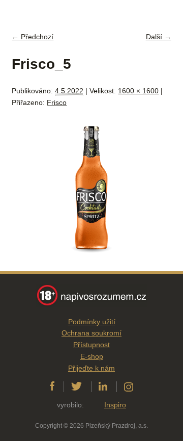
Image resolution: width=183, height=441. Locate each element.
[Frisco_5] (91, 265)
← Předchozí (32, 37)
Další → (158, 37)
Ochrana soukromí (91, 333)
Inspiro (115, 405)
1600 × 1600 (138, 91)
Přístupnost (91, 345)
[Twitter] (76, 386)
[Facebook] (52, 386)
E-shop (91, 356)
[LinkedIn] (103, 386)
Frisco (57, 102)
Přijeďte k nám (91, 368)
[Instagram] (128, 386)
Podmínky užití (91, 322)
